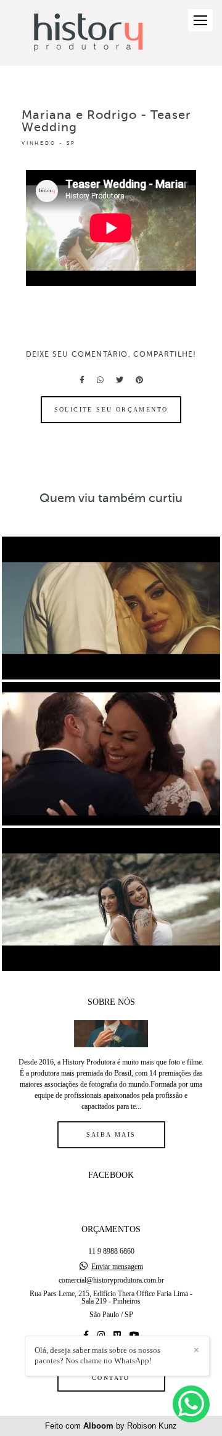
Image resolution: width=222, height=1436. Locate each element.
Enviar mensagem (117, 1266)
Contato (111, 1377)
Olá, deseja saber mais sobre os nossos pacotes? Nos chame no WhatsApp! (97, 1355)
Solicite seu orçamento (111, 409)
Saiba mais (111, 1134)
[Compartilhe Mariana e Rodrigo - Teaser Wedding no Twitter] (119, 380)
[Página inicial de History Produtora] (88, 33)
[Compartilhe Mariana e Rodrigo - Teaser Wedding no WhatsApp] (100, 380)
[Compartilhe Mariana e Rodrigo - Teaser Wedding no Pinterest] (139, 380)
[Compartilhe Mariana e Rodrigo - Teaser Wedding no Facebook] (82, 380)
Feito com (111, 1425)
